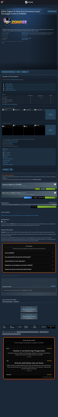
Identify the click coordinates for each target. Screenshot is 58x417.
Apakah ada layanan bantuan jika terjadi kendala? (18, 269)
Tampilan (43, 326)
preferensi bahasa (15, 79)
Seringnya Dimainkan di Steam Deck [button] (11, 334)
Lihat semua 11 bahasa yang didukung (9, 104)
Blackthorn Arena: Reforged (28, 194)
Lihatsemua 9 (50, 130)
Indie (12, 140)
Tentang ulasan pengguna (7, 301)
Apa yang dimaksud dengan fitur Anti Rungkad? (18, 257)
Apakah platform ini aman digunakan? (15, 261)
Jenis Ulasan (4, 327)
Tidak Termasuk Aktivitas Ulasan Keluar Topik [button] (27, 332)
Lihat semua (53, 286)
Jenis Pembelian (12, 327)
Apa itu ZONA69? (9, 253)
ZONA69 (2, 9)
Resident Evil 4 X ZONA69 (16, 194)
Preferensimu (16, 301)
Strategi (16, 140)
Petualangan (7, 140)
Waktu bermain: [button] (43, 332)
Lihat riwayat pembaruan (8, 158)
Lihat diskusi (5, 162)
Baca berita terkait (6, 160)
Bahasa (19, 326)
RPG (14, 140)
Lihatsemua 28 (50, 114)
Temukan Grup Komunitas (8, 164)
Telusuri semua (52, 202)
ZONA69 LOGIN (8, 9)
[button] (18, 72)
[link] (40, 189)
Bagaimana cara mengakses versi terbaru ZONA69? (19, 265)
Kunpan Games (25, 39)
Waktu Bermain (35, 327)
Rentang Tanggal (26, 327)
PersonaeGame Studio (26, 38)
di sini (24, 290)
